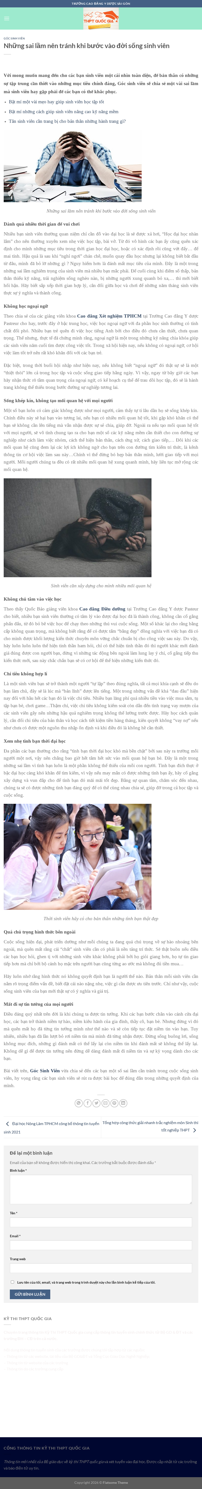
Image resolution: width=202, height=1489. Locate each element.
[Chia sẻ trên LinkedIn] (123, 1103)
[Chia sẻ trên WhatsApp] (79, 1103)
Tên (13, 1213)
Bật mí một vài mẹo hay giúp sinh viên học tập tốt (56, 101)
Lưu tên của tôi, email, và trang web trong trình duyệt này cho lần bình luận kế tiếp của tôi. (86, 1282)
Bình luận (18, 1170)
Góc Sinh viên (14, 38)
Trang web (18, 1259)
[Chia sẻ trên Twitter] (96, 1103)
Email (15, 1236)
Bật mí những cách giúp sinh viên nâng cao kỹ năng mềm (63, 111)
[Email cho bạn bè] (105, 1103)
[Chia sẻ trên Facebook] (88, 1103)
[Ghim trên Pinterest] (114, 1103)
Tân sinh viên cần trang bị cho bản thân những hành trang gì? (67, 121)
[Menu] (7, 18)
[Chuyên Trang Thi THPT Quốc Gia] (101, 18)
